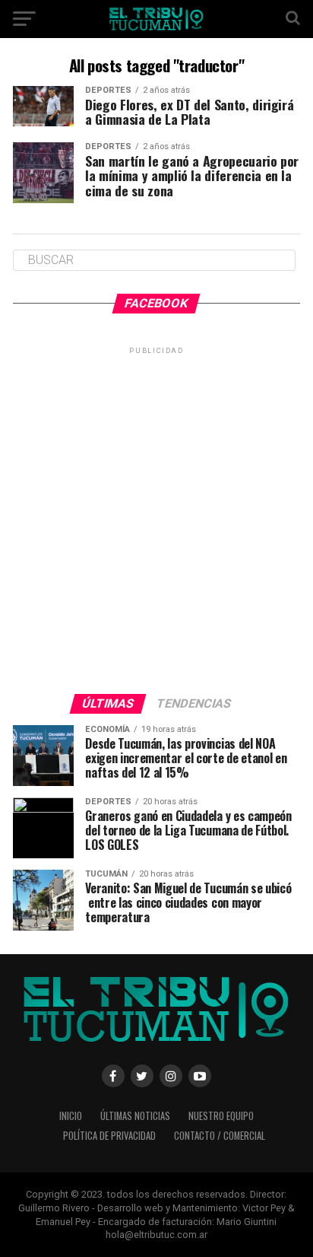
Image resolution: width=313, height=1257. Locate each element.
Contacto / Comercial (219, 1135)
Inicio (70, 1116)
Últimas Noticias (135, 1116)
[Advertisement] (156, 514)
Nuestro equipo (221, 1116)
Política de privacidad (109, 1135)
